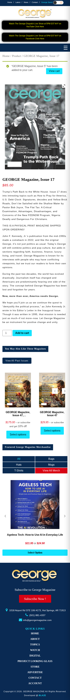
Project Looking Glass (35, 661)
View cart (54, 71)
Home (9, 2)
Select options (18, 434)
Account (35, 683)
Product (16, 56)
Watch (35, 650)
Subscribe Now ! (35, 599)
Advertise (35, 672)
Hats (18, 464)
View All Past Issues (17, 360)
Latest (17, 2)
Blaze (42, 695)
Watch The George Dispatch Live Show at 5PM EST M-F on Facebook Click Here (35, 37)
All (18, 458)
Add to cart (22, 333)
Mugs (51, 464)
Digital (35, 655)
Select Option (35, 552)
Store (35, 666)
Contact (35, 2)
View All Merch (51, 470)
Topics (35, 644)
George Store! (47, 2)
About (35, 639)
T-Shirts (18, 470)
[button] (65, 391)
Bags (51, 458)
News (26, 2)
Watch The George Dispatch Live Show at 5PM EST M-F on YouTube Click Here (35, 25)
